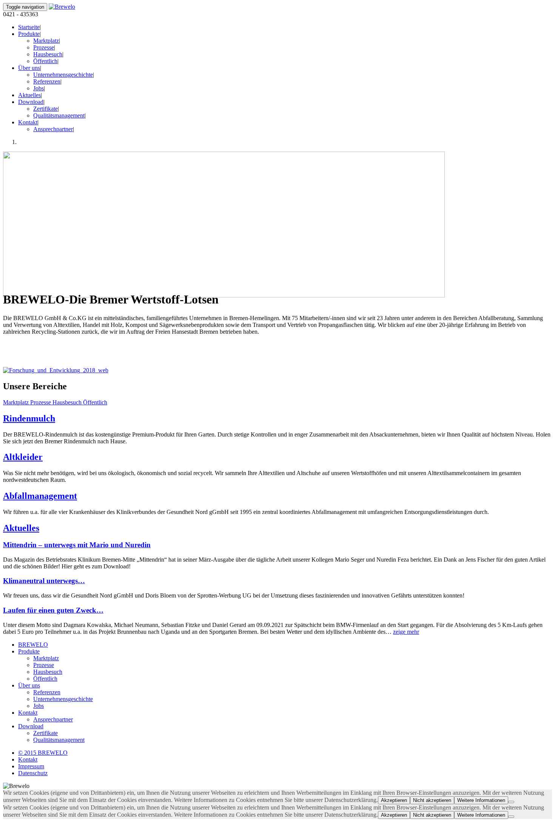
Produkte (29, 34)
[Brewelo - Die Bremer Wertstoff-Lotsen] (62, 6)
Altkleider (23, 457)
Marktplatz (46, 40)
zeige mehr (406, 631)
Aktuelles (29, 95)
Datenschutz (33, 773)
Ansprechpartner (53, 129)
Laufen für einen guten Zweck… (53, 610)
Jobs (38, 88)
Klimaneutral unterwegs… (44, 581)
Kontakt (27, 122)
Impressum (31, 766)
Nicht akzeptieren (432, 800)
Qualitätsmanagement (59, 115)
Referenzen (46, 81)
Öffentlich (45, 61)
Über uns (29, 68)
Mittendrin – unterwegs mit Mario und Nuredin (77, 545)
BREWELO (33, 644)
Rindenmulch (29, 418)
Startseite (29, 27)
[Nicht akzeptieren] (511, 802)
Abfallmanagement (40, 496)
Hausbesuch (47, 54)
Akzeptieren (394, 800)
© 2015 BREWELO (43, 752)
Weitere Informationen (481, 800)
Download (30, 102)
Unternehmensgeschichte (63, 74)
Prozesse (43, 47)
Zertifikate (45, 108)
